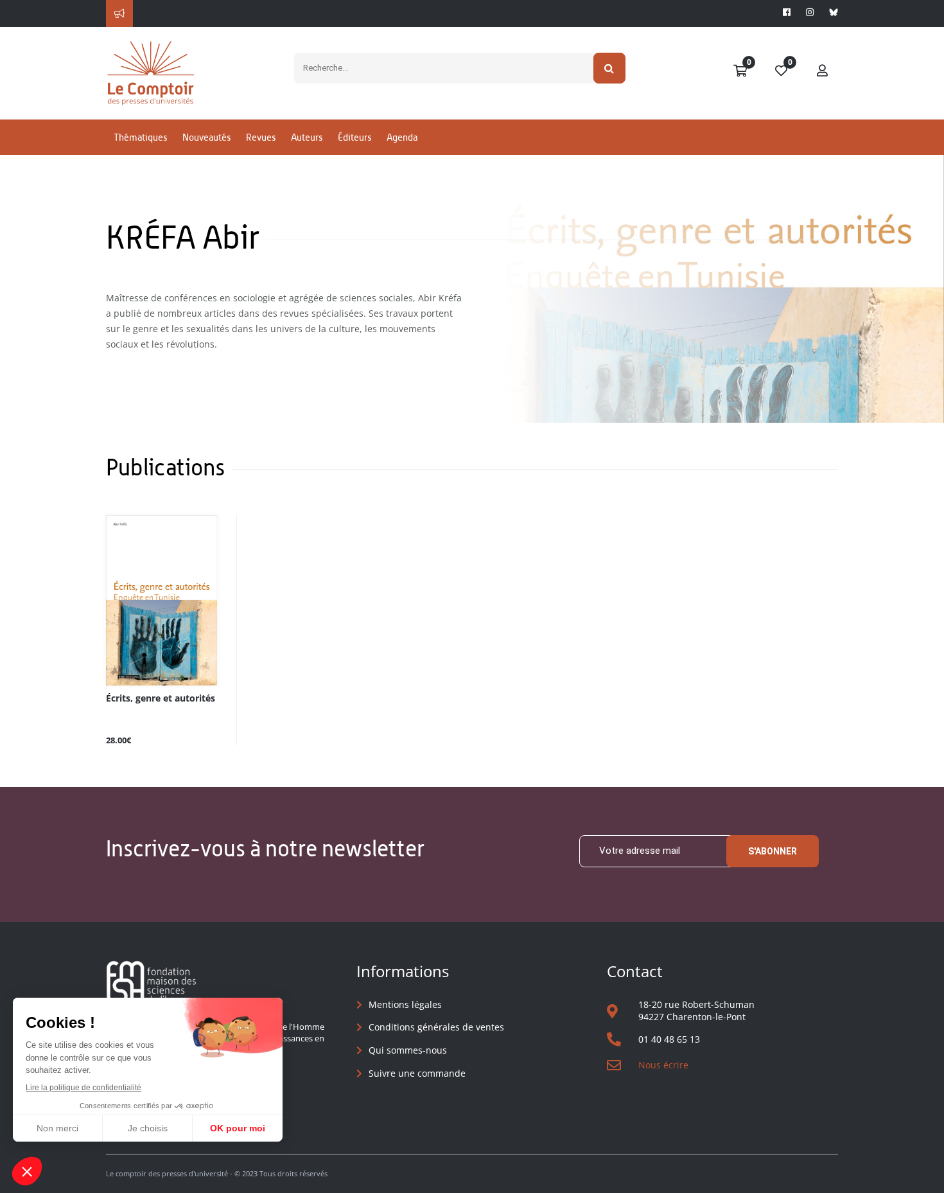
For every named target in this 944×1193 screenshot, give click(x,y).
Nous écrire (663, 1065)
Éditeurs (354, 137)
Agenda (402, 137)
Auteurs (306, 137)
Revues (260, 137)
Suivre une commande (417, 1073)
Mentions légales (405, 1004)
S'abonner (772, 851)
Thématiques (140, 137)
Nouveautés (206, 137)
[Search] (609, 68)
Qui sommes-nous (408, 1050)
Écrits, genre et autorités (160, 698)
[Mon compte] (822, 71)
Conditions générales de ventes (436, 1027)
